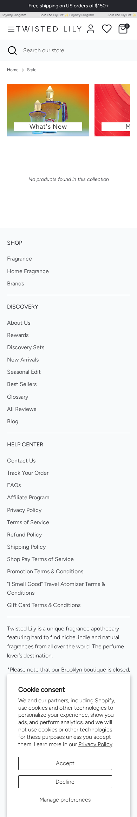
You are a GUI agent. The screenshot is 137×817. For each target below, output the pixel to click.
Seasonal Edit (24, 372)
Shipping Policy (26, 546)
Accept (65, 763)
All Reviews (21, 409)
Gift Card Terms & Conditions (43, 605)
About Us (18, 322)
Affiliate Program (28, 497)
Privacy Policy (95, 744)
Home (13, 69)
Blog (12, 421)
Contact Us (21, 460)
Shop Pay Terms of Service (40, 559)
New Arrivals (23, 359)
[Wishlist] (107, 29)
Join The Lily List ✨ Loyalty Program (65, 15)
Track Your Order (27, 473)
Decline (65, 781)
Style (32, 69)
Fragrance (19, 258)
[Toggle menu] (8, 29)
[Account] (91, 26)
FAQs (14, 485)
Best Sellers (22, 384)
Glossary (17, 396)
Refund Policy (24, 534)
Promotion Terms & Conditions (45, 571)
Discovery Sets (25, 347)
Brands (15, 283)
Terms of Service (28, 522)
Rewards (17, 335)
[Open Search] (11, 50)
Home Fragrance (28, 271)
